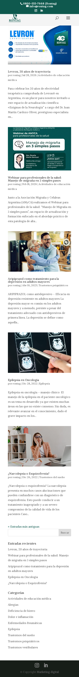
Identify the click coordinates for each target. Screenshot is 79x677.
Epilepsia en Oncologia (23, 380)
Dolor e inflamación (20, 617)
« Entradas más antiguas (23, 526)
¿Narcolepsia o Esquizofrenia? (28, 473)
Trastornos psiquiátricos (53, 285)
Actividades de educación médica (29, 598)
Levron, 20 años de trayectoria (29, 71)
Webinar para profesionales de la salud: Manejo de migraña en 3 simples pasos (35, 179)
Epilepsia (44, 383)
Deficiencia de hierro (21, 611)
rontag (17, 75)
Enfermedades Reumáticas (25, 623)
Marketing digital (48, 672)
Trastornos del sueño (52, 477)
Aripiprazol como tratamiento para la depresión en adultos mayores (33, 280)
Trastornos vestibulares (23, 647)
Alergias (13, 604)
